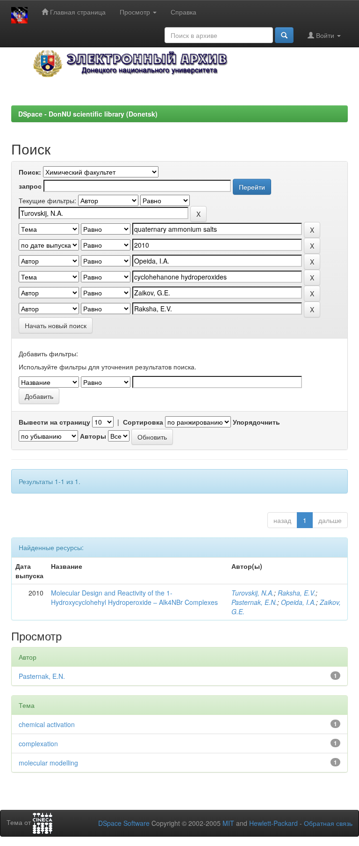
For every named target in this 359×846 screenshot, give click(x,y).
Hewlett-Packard (273, 823)
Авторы (93, 436)
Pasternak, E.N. (254, 602)
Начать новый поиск (55, 325)
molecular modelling (48, 762)
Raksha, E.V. (297, 592)
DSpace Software (124, 823)
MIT (228, 823)
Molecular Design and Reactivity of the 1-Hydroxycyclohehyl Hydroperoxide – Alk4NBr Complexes (134, 597)
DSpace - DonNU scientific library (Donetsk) (88, 113)
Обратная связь (328, 823)
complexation (38, 743)
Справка (183, 11)
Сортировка (143, 422)
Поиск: (30, 172)
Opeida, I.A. (298, 602)
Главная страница (77, 11)
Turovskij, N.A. (252, 592)
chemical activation (47, 724)
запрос (30, 186)
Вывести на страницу (54, 422)
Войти (325, 35)
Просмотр (136, 11)
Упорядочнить (256, 422)
